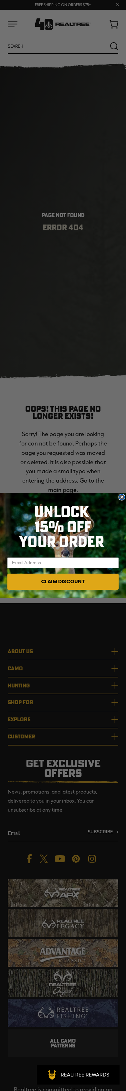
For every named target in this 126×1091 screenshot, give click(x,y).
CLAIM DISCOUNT (63, 581)
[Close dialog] (121, 497)
